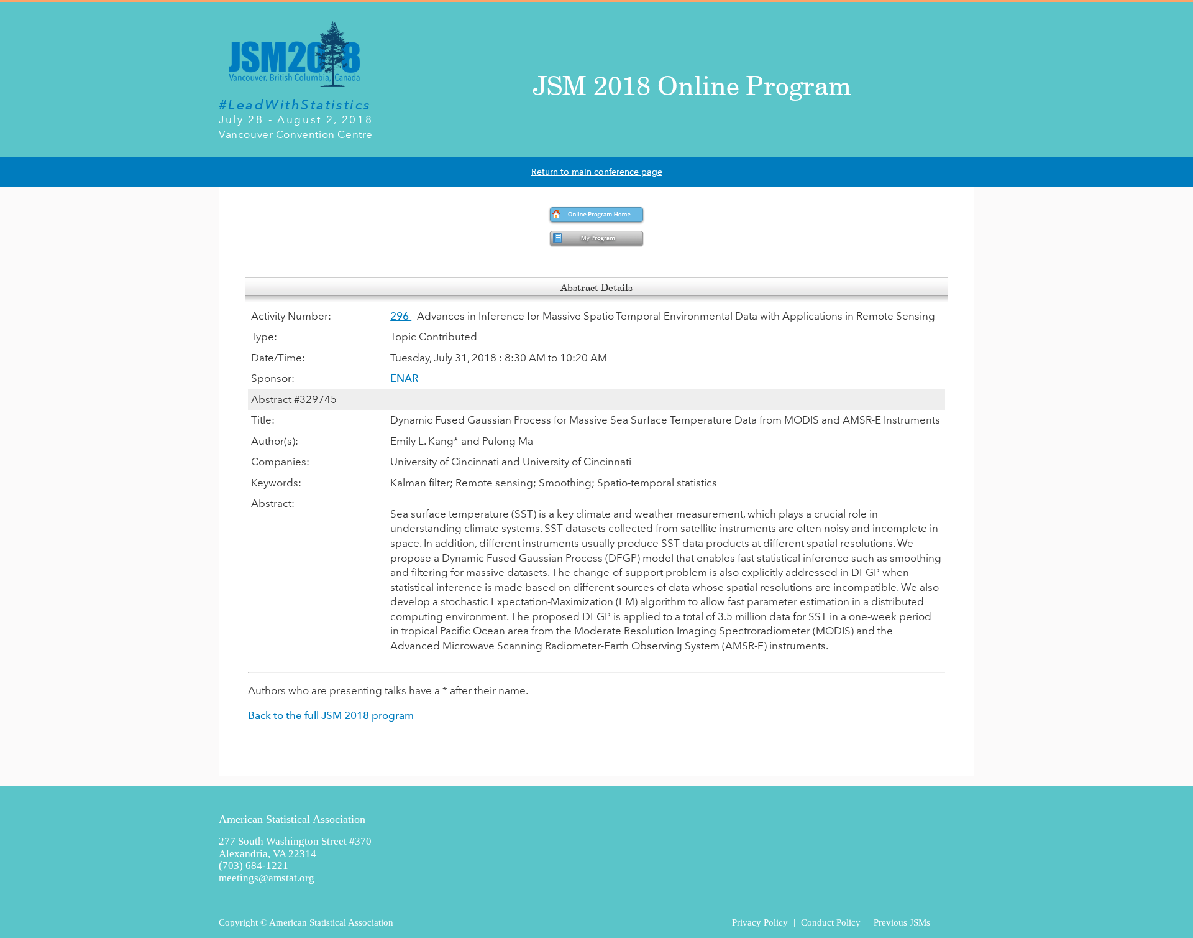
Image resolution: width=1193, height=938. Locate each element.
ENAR (404, 378)
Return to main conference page (596, 172)
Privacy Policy (760, 922)
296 (400, 316)
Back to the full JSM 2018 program (331, 715)
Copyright (238, 922)
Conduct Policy (831, 922)
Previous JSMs (902, 922)
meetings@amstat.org (266, 878)
